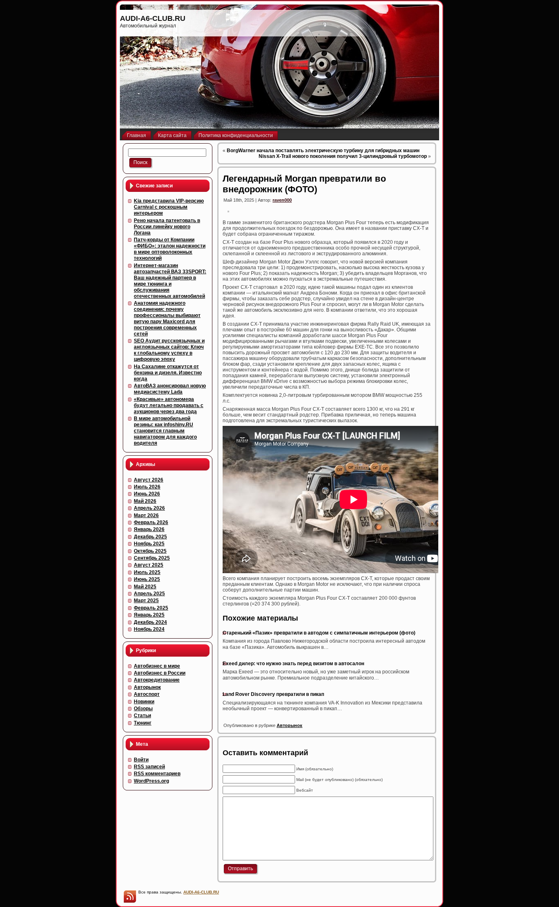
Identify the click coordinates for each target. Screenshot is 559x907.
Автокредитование (157, 680)
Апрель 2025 (149, 593)
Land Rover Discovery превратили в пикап (273, 694)
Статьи (142, 715)
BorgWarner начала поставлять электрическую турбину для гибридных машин (323, 150)
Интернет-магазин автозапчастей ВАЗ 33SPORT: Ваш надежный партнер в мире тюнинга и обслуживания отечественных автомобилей (170, 281)
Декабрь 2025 (150, 537)
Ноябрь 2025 (149, 544)
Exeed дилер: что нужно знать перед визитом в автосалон (293, 663)
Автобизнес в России (159, 673)
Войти (141, 760)
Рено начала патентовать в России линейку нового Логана (167, 227)
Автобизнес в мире (157, 666)
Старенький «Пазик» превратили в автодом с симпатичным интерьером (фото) (319, 633)
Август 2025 (148, 565)
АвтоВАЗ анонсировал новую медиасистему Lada (170, 389)
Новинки (144, 701)
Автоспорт (147, 694)
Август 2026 (148, 480)
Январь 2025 (149, 615)
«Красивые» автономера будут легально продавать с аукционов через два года (168, 405)
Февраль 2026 (151, 522)
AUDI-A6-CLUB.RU (152, 18)
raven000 (282, 200)
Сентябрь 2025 (152, 558)
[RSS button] (129, 896)
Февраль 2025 (151, 608)
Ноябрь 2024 (149, 629)
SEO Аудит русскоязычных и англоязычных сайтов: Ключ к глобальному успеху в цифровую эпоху (169, 350)
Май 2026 (145, 501)
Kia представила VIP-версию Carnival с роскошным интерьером (169, 207)
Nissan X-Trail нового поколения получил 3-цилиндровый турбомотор (343, 156)
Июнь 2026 (147, 494)
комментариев (157, 773)
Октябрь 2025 (150, 551)
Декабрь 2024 (150, 622)
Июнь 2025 (147, 579)
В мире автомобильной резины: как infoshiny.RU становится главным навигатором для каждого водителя (165, 431)
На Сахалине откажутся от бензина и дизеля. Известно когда (168, 373)
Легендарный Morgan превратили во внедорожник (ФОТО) (304, 183)
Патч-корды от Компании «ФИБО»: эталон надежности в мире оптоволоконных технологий (169, 249)
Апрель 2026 (149, 508)
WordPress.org (151, 781)
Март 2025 (146, 600)
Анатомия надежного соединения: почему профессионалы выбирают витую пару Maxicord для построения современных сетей (167, 318)
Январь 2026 (149, 529)
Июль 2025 (147, 572)
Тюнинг (142, 723)
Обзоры (143, 708)
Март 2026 (146, 515)
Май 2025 (145, 587)
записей (149, 767)
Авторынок (147, 687)
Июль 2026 (147, 487)
